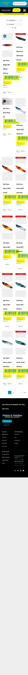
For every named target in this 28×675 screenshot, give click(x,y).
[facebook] (15, 470)
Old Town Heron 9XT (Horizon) (20, 247)
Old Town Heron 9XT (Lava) (6, 305)
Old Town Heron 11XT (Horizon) (20, 129)
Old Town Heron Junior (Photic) (20, 362)
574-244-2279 (5, 2)
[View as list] (15, 27)
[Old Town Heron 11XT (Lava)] (7, 169)
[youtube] (23, 470)
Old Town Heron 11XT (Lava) (7, 188)
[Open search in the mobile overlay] (20, 3)
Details (10, 92)
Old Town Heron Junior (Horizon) (7, 362)
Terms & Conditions (19, 465)
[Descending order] (21, 20)
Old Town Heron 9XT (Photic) (20, 305)
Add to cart (5, 93)
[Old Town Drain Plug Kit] (7, 101)
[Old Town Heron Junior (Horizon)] (7, 343)
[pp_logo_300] (6, 10)
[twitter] (18, 470)
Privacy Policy (18, 463)
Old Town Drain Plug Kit (6, 113)
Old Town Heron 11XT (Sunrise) (20, 188)
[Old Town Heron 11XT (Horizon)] (20, 110)
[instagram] (20, 470)
